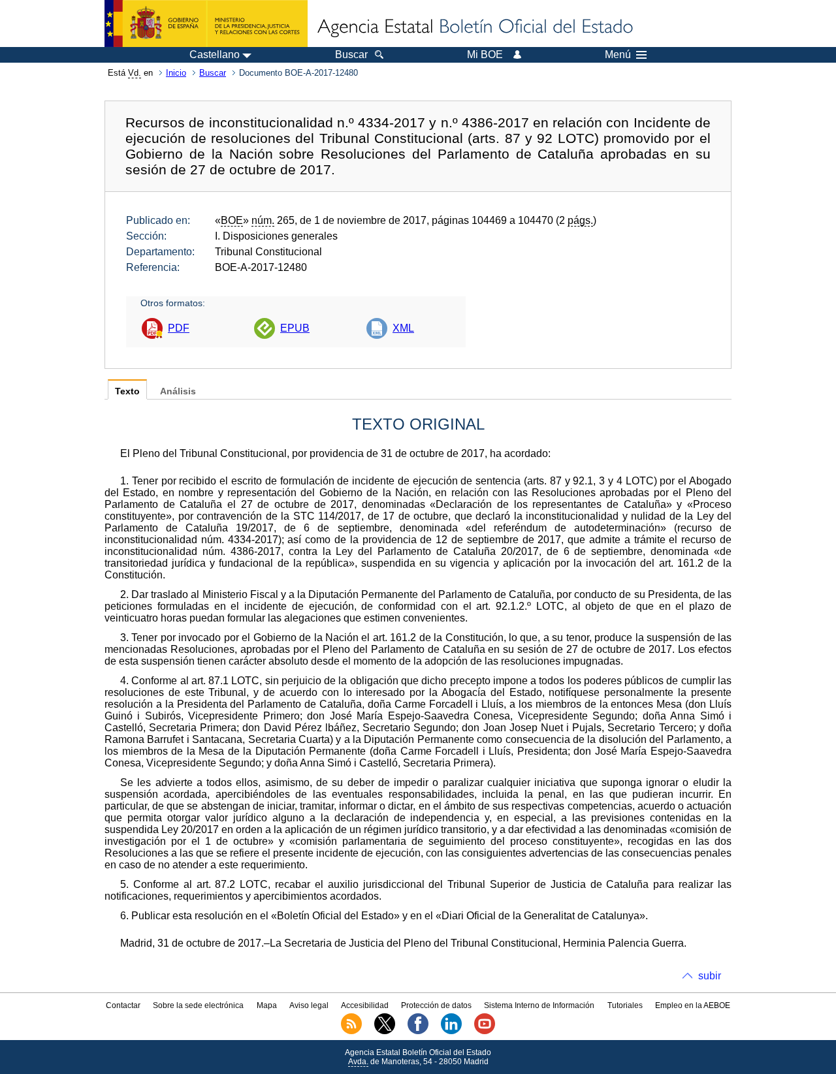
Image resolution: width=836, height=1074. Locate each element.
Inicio (176, 73)
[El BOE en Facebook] (418, 1031)
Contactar (123, 1005)
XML (403, 328)
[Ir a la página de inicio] (474, 27)
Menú (618, 55)
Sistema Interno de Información (539, 1005)
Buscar (212, 73)
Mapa (267, 1005)
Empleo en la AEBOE (692, 1005)
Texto (127, 391)
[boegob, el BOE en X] (384, 1031)
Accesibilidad (365, 1005)
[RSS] (351, 1031)
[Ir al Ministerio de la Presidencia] (206, 23)
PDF (178, 328)
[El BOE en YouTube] (484, 1031)
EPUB (295, 328)
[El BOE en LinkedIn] (451, 1031)
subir (709, 975)
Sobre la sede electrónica (198, 1005)
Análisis (178, 391)
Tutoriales (625, 1005)
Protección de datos (436, 1005)
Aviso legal (309, 1005)
